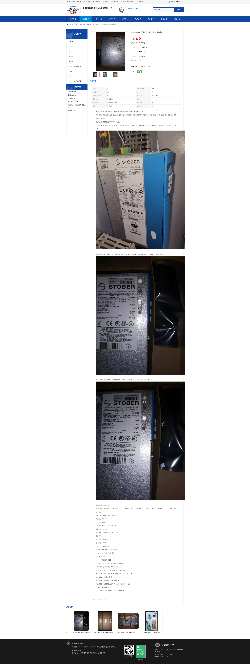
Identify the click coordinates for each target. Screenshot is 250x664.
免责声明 (89, 653)
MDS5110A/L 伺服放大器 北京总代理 (98, 632)
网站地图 (102, 653)
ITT (69, 51)
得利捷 (70, 61)
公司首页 (73, 19)
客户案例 (151, 19)
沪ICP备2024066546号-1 (92, 647)
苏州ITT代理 (72, 91)
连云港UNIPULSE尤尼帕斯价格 (77, 106)
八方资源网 (82, 653)
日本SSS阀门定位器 (74, 66)
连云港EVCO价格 (73, 101)
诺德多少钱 (71, 110)
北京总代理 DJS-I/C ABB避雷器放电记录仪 (146, 632)
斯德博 (89, 24)
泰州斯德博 (71, 98)
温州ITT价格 (72, 95)
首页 (77, 24)
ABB (69, 46)
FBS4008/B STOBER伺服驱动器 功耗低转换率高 (77, 632)
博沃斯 (70, 56)
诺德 (69, 76)
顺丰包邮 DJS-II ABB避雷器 (120, 632)
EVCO (70, 71)
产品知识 (138, 19)
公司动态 (125, 19)
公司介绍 (112, 19)
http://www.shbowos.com (99, 599)
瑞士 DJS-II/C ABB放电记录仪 (168, 632)
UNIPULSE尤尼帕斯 (74, 81)
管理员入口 (96, 653)
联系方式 (177, 19)
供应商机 (86, 19)
